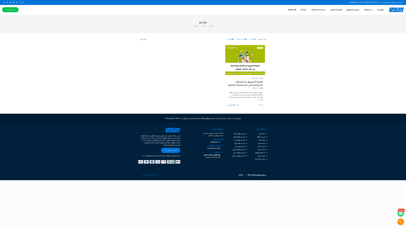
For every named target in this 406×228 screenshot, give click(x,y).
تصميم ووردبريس (239, 146)
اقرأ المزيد (230, 105)
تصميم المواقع (155, 136)
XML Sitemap (252, 175)
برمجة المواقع (145, 136)
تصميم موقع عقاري (239, 137)
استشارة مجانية (10, 10)
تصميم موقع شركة (239, 133)
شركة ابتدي (262, 133)
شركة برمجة (261, 140)
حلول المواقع (167, 138)
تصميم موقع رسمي (239, 152)
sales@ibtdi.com (355, 2)
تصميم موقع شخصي (238, 156)
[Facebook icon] (20, 2)
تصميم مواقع (261, 137)
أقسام (252, 39)
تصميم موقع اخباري (239, 149)
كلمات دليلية (241, 39)
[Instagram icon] (11, 2)
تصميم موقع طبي (239, 143)
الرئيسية (211, 26)
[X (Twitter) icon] (17, 2)
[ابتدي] (396, 9)
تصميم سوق (261, 156)
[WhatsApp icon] (23, 2)
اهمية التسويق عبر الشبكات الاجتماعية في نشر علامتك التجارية (245, 85)
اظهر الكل (143, 39)
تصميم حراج (261, 146)
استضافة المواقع (260, 152)
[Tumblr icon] (7, 2)
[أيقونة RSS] (4, 2)
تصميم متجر (261, 143)
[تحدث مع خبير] (401, 221)
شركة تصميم (261, 149)
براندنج (196, 26)
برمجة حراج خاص (259, 159)
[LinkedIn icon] (14, 2)
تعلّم (203, 26)
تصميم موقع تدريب (239, 140)
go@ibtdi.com (215, 142)
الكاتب (230, 39)
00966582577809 (370, 2)
